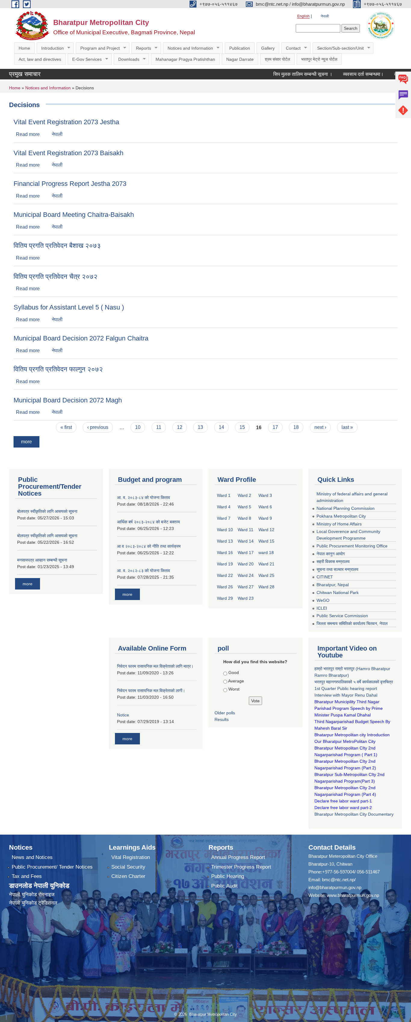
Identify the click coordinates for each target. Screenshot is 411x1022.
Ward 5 (244, 506)
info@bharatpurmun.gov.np (334, 887)
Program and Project (98, 48)
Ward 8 (244, 518)
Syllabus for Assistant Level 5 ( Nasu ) (69, 307)
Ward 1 (223, 495)
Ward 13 (225, 541)
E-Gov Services (85, 59)
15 (242, 427)
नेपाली (325, 16)
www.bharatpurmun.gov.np (353, 895)
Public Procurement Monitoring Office (352, 545)
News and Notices (32, 857)
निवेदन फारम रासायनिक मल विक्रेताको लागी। (151, 690)
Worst (233, 689)
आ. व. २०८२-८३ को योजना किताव (143, 570)
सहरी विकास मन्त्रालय (333, 561)
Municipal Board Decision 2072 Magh (68, 400)
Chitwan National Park (338, 592)
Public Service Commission (342, 615)
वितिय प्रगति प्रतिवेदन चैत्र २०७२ (55, 276)
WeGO (323, 600)
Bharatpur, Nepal (333, 584)
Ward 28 (266, 586)
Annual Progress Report (238, 857)
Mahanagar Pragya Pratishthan (185, 59)
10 (138, 427)
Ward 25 (266, 575)
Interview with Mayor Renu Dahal (345, 695)
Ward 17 (246, 552)
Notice (123, 715)
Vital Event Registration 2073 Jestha (66, 122)
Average (236, 681)
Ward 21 (266, 564)
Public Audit (224, 886)
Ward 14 (246, 541)
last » (347, 427)
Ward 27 (246, 586)
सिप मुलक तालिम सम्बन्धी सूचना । (283, 74)
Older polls (225, 712)
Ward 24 (246, 575)
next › (320, 427)
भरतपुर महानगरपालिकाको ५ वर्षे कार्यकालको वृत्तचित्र (354, 681)
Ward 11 (245, 529)
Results (222, 719)
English (303, 16)
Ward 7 (223, 518)
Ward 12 (266, 529)
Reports (141, 48)
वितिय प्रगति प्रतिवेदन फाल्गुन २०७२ (58, 369)
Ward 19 (225, 564)
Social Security (128, 867)
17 (275, 427)
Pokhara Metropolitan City (341, 516)
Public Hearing (227, 876)
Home (24, 48)
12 (179, 427)
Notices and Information (188, 48)
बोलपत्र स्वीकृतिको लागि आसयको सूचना (47, 511)
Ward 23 (246, 598)
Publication (239, 48)
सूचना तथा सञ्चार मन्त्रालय (337, 569)
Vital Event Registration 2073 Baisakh (68, 153)
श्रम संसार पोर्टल (277, 59)
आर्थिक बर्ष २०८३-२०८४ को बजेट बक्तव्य (148, 521)
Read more (28, 134)
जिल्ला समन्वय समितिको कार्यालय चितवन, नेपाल (352, 623)
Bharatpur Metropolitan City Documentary (354, 814)
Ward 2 (244, 495)
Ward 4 (223, 506)
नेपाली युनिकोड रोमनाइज (31, 894)
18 (296, 427)
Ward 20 (246, 564)
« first (66, 427)
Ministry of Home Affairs (339, 524)
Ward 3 (265, 495)
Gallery (268, 48)
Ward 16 (225, 552)
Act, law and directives (40, 59)
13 (200, 427)
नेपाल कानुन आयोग (331, 553)
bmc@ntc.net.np (338, 879)
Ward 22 (225, 575)
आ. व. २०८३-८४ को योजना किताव (143, 497)
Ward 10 (225, 529)
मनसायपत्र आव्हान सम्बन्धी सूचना (42, 560)
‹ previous (97, 427)
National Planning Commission (346, 508)
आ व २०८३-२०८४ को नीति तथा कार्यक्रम (149, 546)
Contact (291, 48)
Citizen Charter (128, 876)
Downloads (126, 59)
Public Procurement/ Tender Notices (52, 867)
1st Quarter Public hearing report (345, 688)
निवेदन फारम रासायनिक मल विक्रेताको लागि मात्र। (155, 666)
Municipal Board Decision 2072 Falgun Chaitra (81, 338)
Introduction (50, 48)
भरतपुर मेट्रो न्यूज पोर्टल (319, 59)
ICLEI (322, 608)
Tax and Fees (27, 876)
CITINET (325, 576)
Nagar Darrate (240, 59)
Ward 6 (265, 506)
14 (221, 427)
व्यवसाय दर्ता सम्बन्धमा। (343, 74)
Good (233, 672)
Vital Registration (130, 857)
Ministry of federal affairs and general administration (352, 497)
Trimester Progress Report (241, 867)
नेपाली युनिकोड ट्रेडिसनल (33, 903)
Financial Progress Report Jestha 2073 (70, 183)
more (26, 441)
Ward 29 (225, 598)
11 (158, 427)
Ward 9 (265, 518)
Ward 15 (266, 541)
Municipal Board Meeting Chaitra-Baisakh (74, 214)
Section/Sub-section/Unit (338, 48)
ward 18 (266, 552)
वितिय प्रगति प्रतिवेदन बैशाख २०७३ (57, 245)
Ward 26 (225, 586)
